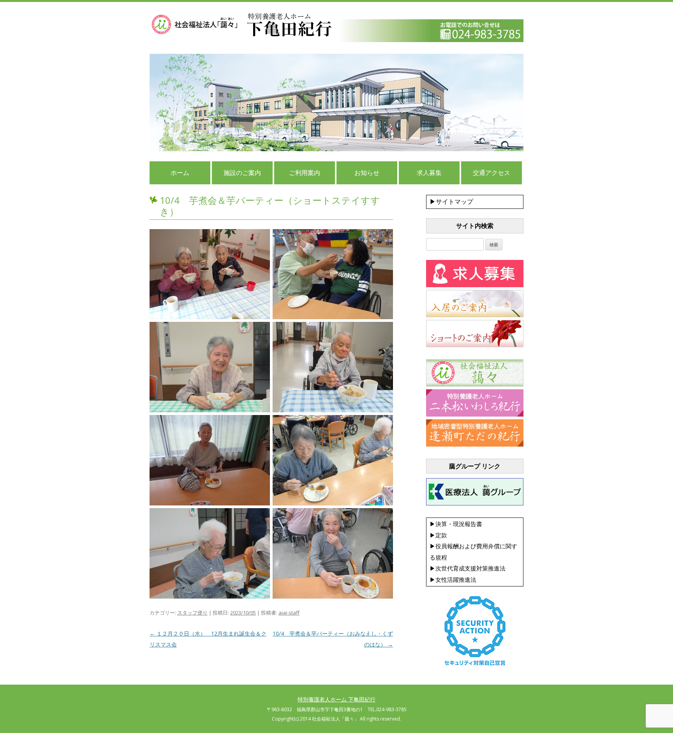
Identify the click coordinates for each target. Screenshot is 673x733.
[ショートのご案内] (474, 345)
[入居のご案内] (474, 315)
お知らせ (366, 172)
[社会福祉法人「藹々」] (474, 384)
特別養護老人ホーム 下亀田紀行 (336, 699)
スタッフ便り (192, 612)
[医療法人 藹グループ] (474, 503)
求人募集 (429, 172)
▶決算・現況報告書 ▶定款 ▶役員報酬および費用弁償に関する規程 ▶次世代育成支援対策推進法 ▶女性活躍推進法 (473, 551)
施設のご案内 (242, 172)
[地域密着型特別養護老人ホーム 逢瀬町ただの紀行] (474, 444)
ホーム (180, 172)
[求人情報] (474, 285)
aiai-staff (289, 612)
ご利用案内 (304, 172)
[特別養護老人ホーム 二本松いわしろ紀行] (474, 414)
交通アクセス (491, 172)
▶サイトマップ (451, 201)
